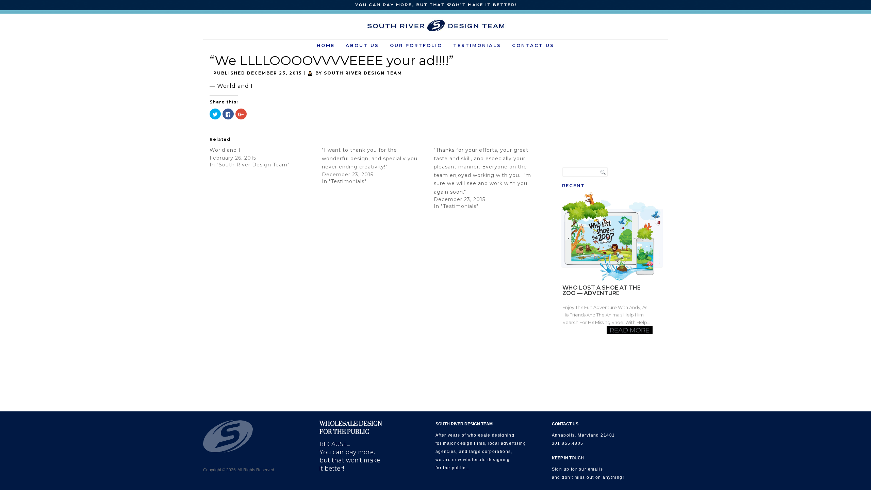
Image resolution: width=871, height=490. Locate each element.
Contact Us (533, 45)
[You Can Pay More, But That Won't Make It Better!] (435, 5)
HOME (326, 45)
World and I (225, 150)
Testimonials (477, 45)
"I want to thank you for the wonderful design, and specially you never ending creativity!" (369, 158)
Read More (630, 330)
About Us (362, 45)
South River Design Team (363, 73)
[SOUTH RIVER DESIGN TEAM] (435, 25)
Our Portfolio (416, 45)
